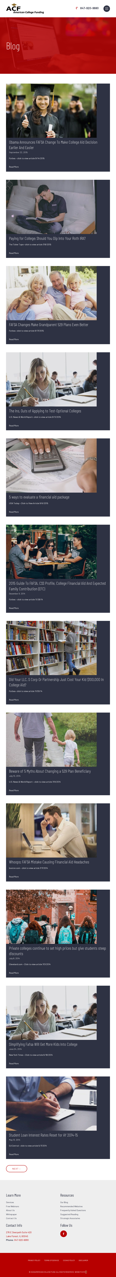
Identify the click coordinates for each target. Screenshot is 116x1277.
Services (10, 1202)
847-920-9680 (89, 8)
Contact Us (11, 1218)
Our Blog (64, 1202)
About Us (10, 1210)
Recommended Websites (71, 1206)
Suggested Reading (69, 1214)
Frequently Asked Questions (73, 1210)
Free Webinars (12, 1206)
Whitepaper (11, 1214)
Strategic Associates (70, 1218)
